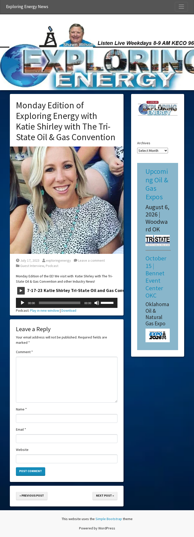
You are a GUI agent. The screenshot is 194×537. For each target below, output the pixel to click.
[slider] (108, 302)
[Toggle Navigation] (181, 6)
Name (21, 409)
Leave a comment (91, 260)
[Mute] (96, 302)
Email (21, 429)
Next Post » (105, 495)
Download (68, 310)
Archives (143, 143)
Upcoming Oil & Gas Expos (157, 184)
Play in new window (44, 310)
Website (22, 449)
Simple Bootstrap (108, 519)
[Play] (22, 302)
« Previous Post (31, 495)
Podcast (52, 265)
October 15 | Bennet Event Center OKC (156, 276)
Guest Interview (32, 265)
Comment (24, 352)
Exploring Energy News (27, 6)
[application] (66, 303)
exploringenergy (58, 260)
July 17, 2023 (29, 260)
